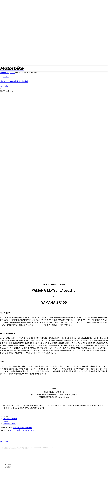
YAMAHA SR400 (9, 423)
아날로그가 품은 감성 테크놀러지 (14, 81)
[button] (105, 68)
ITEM (7, 72)
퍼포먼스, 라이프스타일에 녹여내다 (22, 430)
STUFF (12, 72)
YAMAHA (6, 421)
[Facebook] (3, 454)
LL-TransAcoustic (10, 418)
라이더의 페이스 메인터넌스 (22, 427)
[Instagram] (14, 454)
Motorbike (4, 86)
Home (2, 72)
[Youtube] (8, 454)
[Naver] (19, 454)
